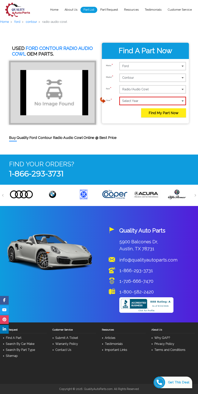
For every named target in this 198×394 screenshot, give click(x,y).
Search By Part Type (20, 350)
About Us (71, 9)
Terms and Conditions (169, 350)
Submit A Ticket (66, 338)
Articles (110, 338)
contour (31, 22)
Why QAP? (162, 338)
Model (110, 77)
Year (109, 100)
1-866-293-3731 (36, 173)
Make (109, 66)
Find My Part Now (163, 113)
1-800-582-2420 (136, 292)
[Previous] (3, 195)
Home (54, 9)
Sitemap (12, 356)
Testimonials (153, 9)
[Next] (195, 195)
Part (109, 89)
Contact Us (63, 350)
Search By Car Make (20, 344)
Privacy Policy (164, 344)
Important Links (116, 350)
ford (17, 22)
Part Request (109, 9)
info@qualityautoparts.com (148, 260)
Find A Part (13, 338)
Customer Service (180, 9)
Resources (131, 9)
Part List (89, 9)
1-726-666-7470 (136, 281)
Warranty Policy (66, 344)
